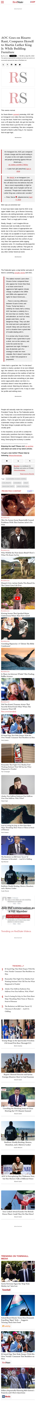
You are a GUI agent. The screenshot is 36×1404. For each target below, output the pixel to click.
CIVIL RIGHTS (6, 483)
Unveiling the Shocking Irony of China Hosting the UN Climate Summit (18, 1109)
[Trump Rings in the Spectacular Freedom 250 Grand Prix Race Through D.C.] (18, 1029)
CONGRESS (17, 483)
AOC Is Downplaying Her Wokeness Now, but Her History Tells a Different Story (18, 1177)
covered (16, 114)
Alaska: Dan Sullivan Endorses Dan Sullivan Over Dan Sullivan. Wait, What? (17, 797)
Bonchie (6, 56)
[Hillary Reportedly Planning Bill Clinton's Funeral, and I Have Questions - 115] (18, 1378)
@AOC (11, 177)
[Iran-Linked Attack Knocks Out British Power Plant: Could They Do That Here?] (18, 1200)
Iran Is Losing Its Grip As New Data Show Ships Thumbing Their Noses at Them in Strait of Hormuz (17, 827)
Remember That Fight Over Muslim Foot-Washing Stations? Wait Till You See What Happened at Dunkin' (16, 766)
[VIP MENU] (32, 2)
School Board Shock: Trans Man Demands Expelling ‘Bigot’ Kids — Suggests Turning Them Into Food (17, 1320)
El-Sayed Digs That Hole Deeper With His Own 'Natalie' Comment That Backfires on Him (18, 736)
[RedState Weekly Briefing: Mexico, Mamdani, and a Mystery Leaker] (18, 874)
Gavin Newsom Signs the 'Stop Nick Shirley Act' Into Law (15, 1284)
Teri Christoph (5, 772)
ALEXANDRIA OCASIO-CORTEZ (16, 479)
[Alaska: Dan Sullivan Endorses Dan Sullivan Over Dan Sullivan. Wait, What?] (18, 785)
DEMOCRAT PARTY (8, 486)
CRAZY (26, 483)
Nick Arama (4, 740)
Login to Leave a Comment (18, 916)
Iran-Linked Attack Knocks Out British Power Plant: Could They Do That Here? (18, 1212)
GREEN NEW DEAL (23, 486)
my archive (29, 446)
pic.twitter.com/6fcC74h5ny (18, 165)
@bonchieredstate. (15, 455)
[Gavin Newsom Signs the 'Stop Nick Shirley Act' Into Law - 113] (18, 1271)
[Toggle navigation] (2, 2)
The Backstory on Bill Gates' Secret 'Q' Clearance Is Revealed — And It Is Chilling (16, 858)
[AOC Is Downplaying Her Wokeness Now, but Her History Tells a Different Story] (18, 1164)
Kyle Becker (4, 862)
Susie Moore (5, 891)
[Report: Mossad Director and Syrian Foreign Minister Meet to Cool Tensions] (18, 1063)
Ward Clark (4, 801)
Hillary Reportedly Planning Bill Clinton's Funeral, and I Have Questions (17, 1391)
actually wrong (19, 273)
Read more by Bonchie (27, 474)
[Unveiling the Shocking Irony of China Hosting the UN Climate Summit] (18, 1097)
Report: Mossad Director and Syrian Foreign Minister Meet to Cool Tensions (18, 1075)
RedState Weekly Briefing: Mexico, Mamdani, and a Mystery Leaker (17, 887)
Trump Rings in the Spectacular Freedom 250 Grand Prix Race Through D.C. (18, 1041)
